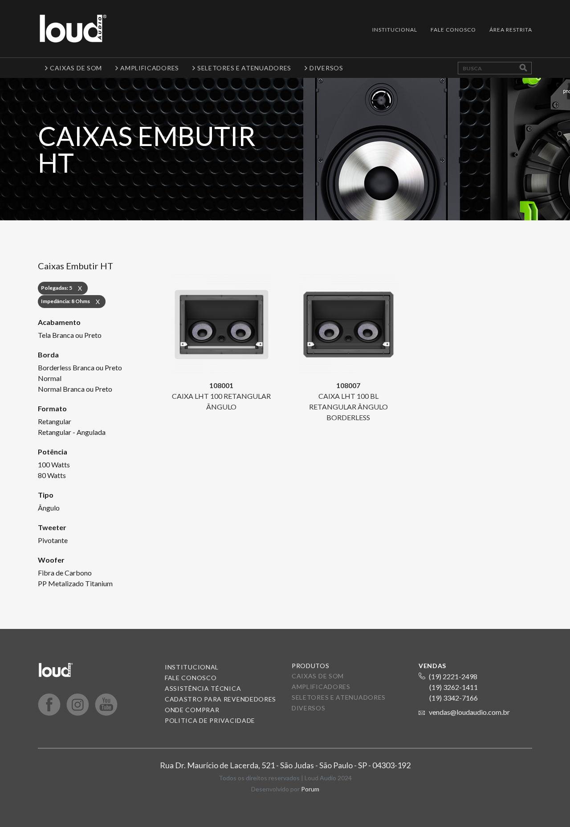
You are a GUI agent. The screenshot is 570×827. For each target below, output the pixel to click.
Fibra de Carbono (65, 572)
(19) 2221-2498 (453, 676)
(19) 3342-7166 (453, 697)
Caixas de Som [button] (76, 68)
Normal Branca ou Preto (75, 389)
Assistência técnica (203, 688)
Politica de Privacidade (210, 720)
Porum (310, 789)
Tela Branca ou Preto (70, 335)
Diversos (309, 708)
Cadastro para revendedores (220, 699)
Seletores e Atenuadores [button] (244, 68)
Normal (49, 378)
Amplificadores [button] (149, 68)
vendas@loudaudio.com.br (469, 712)
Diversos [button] (326, 68)
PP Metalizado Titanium (75, 583)
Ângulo (49, 507)
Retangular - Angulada (72, 432)
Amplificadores (321, 686)
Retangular (54, 421)
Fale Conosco (453, 29)
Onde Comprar (192, 709)
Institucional (394, 29)
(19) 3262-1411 (453, 687)
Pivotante (53, 540)
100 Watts (54, 464)
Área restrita (510, 29)
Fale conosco (190, 677)
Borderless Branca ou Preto (80, 367)
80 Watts (52, 475)
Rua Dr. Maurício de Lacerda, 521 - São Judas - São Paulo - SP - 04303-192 (285, 765)
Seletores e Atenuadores (339, 697)
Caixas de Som (318, 676)
